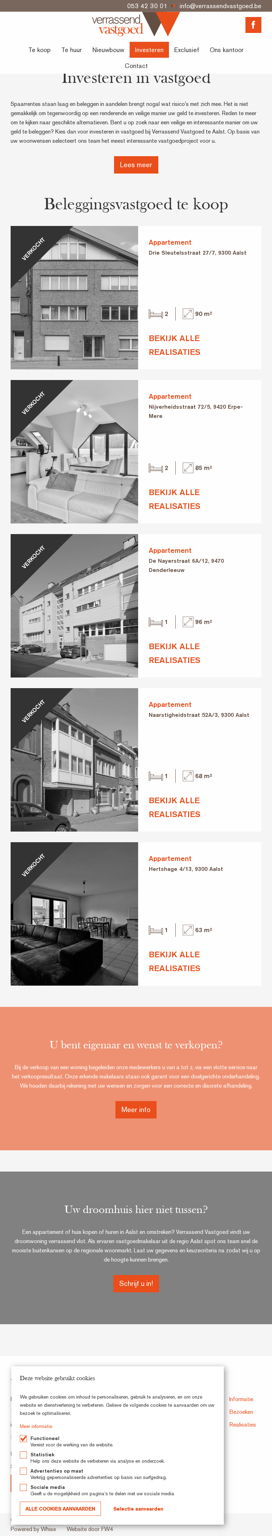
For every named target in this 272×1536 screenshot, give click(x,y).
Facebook (253, 25)
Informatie (241, 1399)
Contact (136, 65)
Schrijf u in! (136, 1283)
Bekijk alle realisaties (174, 345)
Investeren (149, 49)
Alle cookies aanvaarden (60, 1509)
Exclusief (186, 49)
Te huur (71, 49)
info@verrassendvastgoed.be (220, 6)
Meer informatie (36, 1426)
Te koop (39, 49)
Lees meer (136, 164)
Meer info (136, 1109)
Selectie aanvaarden (138, 1509)
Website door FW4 (90, 1529)
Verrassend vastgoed (136, 24)
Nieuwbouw (108, 49)
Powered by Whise (33, 1529)
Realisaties (242, 1424)
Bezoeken (241, 1412)
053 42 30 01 (147, 6)
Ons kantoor (227, 49)
